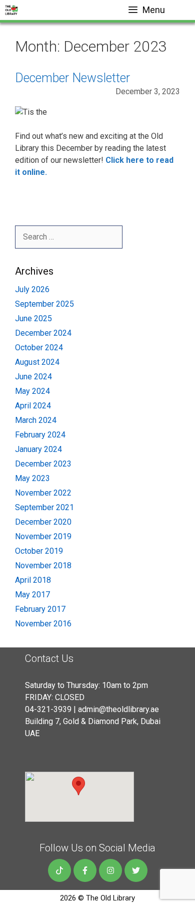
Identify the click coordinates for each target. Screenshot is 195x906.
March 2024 (35, 420)
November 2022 (43, 493)
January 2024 (38, 449)
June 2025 (33, 318)
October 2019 (39, 551)
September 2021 (44, 507)
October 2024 (39, 347)
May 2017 (32, 594)
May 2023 (32, 478)
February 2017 (40, 609)
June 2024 (33, 376)
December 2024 (43, 333)
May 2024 (32, 391)
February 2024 (40, 434)
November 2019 (43, 536)
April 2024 (33, 405)
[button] (78, 786)
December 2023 (43, 464)
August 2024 (37, 362)
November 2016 (43, 623)
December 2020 (43, 522)
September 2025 (44, 304)
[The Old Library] (11, 10)
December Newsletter (72, 78)
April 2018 (33, 580)
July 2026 (32, 289)
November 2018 (43, 565)
